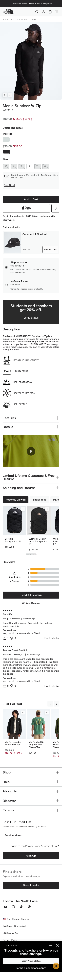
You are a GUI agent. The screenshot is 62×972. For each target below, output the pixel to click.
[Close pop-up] (57, 945)
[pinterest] (29, 906)
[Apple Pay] (26, 208)
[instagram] (13, 906)
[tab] (28, 554)
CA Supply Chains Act (14, 925)
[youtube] (5, 906)
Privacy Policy (32, 845)
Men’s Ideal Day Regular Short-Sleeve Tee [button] (37, 745)
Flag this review (51, 638)
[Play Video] (31, 451)
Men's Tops (8, 19)
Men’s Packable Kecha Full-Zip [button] (13, 743)
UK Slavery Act (10, 932)
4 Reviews (14, 581)
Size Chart (9, 185)
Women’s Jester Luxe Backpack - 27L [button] (38, 541)
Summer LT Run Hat (34, 234)
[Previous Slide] (5, 95)
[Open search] (37, 11)
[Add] (23, 509)
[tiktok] (21, 906)
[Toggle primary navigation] (56, 11)
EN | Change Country (18, 919)
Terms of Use (50, 845)
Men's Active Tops (27, 19)
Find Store (15, 284)
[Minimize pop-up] (51, 945)
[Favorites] (55, 208)
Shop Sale (47, 3)
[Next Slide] (10, 95)
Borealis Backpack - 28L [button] (13, 540)
